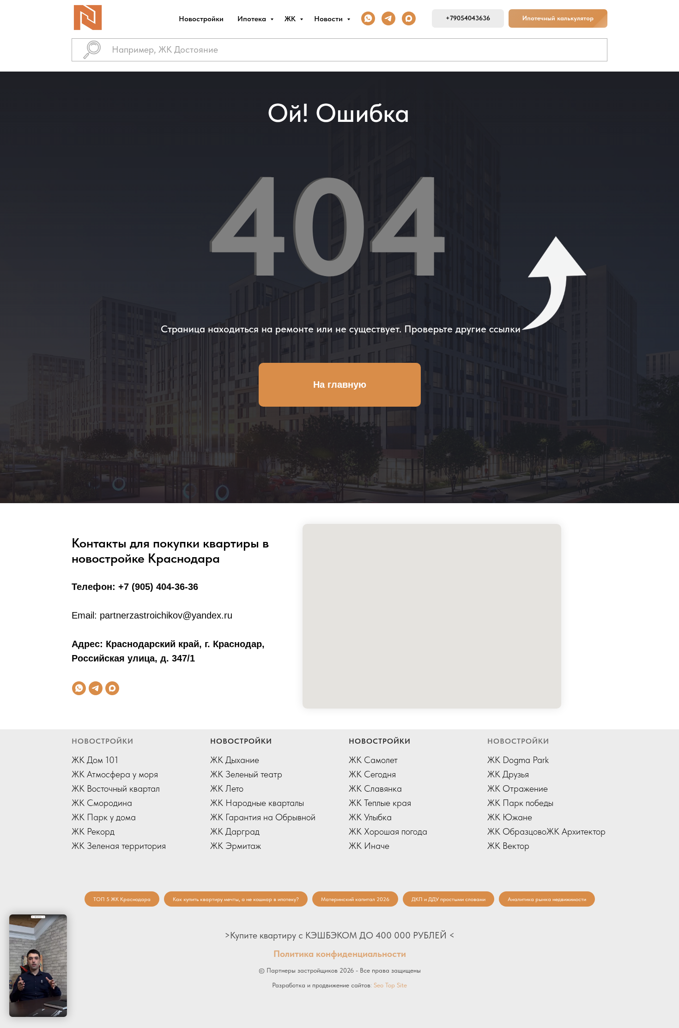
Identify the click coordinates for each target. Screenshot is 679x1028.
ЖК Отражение (517, 788)
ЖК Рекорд (93, 831)
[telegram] (388, 18)
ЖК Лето (226, 788)
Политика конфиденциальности (339, 953)
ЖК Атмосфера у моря (115, 774)
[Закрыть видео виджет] (65, 915)
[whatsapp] (368, 18)
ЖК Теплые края (380, 802)
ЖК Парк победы (520, 802)
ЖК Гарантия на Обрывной (262, 817)
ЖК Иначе (369, 845)
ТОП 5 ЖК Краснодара (122, 899)
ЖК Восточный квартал (116, 788)
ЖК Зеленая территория (119, 845)
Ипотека (252, 18)
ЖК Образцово (516, 831)
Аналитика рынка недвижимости (547, 899)
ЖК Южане (509, 817)
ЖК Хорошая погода (388, 831)
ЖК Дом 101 (95, 759)
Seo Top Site (390, 985)
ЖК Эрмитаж (235, 845)
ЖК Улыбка (370, 817)
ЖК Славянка (375, 788)
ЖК (291, 18)
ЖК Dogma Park (518, 759)
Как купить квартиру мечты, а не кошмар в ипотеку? (236, 899)
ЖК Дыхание (234, 759)
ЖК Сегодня (372, 774)
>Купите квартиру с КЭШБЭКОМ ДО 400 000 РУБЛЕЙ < (339, 935)
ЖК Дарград (235, 831)
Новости (329, 18)
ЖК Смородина (102, 802)
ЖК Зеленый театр (246, 774)
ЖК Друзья (508, 774)
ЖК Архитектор (576, 831)
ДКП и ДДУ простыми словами (448, 899)
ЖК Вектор (508, 845)
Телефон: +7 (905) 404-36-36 (135, 587)
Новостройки (201, 18)
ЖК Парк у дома (104, 817)
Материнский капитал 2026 (355, 899)
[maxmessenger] (409, 18)
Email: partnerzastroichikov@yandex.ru (152, 615)
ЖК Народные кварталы (257, 802)
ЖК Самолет (373, 759)
